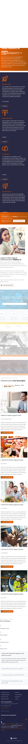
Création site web (5, 692)
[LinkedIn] (21, 2)
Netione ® (17, 696)
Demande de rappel (7, 432)
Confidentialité (18, 694)
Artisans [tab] (18, 385)
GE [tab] (10, 386)
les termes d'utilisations (10, 723)
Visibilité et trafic (5, 699)
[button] (13, 2)
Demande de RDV (7, 221)
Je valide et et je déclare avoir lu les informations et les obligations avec (13, 727)
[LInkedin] (6, 711)
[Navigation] (1, 1)
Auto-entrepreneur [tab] (9, 385)
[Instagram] (24, 2)
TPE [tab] (23, 385)
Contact (17, 699)
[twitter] (17, 2)
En (1, 6)
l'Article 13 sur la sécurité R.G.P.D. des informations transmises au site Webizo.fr (13, 728)
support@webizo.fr (5, 708)
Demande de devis (19, 221)
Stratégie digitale (5, 694)
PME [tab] (6, 386)
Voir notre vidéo (8, 285)
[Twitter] (4, 711)
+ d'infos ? (5, 106)
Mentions (17, 692)
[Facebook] (1, 711)
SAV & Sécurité (4, 696)
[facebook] (14, 2)
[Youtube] (19, 2)
